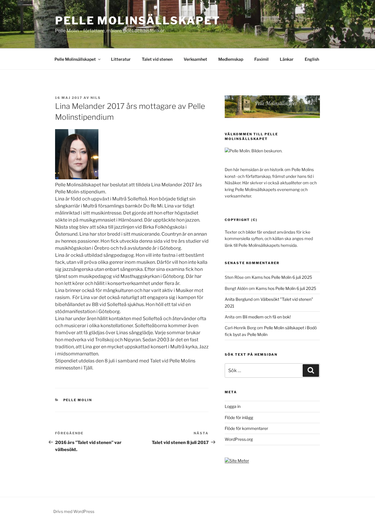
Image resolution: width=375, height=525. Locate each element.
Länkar (287, 59)
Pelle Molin (77, 400)
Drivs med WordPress (73, 511)
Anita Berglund (239, 299)
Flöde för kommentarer (246, 428)
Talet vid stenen (157, 59)
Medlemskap (230, 59)
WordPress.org (239, 439)
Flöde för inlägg (239, 417)
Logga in (233, 406)
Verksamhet (195, 59)
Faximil (261, 59)
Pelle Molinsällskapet (137, 20)
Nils (96, 98)
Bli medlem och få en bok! (267, 316)
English (312, 59)
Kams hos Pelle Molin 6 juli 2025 (282, 277)
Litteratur (121, 59)
